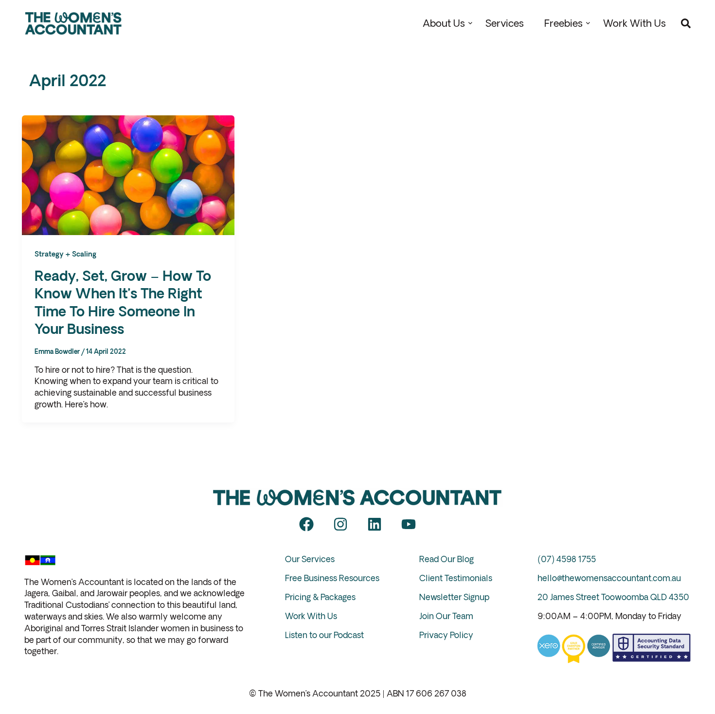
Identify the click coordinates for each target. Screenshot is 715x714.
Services (504, 23)
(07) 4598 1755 (566, 559)
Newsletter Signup (454, 597)
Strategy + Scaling (65, 254)
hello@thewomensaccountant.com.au (609, 578)
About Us (444, 23)
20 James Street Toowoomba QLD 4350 (613, 597)
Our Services (310, 559)
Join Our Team (446, 616)
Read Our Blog (446, 559)
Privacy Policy (446, 635)
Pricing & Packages (320, 597)
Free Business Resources (332, 578)
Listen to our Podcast (324, 635)
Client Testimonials (455, 578)
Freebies (563, 23)
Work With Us (634, 23)
